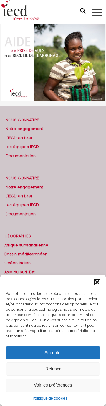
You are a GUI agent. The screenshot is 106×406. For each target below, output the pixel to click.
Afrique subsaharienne (26, 245)
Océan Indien (17, 263)
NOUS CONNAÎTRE (22, 120)
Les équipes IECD (22, 146)
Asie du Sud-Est (19, 272)
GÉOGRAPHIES (17, 236)
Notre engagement (24, 129)
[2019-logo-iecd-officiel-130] (42, 12)
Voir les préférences (53, 384)
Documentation (21, 156)
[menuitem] (84, 12)
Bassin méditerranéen (25, 254)
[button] (97, 282)
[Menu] (97, 12)
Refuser (53, 368)
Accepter (53, 352)
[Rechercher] (84, 12)
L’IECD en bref (19, 138)
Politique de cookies (50, 398)
